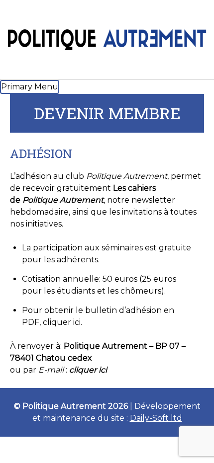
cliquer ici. (62, 322)
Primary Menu (29, 86)
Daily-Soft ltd (156, 418)
